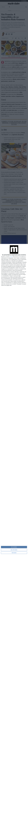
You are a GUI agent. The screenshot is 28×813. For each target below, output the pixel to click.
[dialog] (14, 528)
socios (11, 256)
